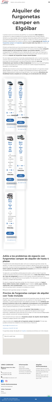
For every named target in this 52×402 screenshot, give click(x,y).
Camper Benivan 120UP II (21, 93)
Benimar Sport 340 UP (42, 375)
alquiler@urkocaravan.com (10, 325)
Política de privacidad (24, 370)
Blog (2, 391)
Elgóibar (24, 331)
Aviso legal (22, 367)
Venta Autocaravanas (6, 386)
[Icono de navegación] (49, 2)
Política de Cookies (24, 368)
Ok (36, 399)
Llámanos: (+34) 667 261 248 (10, 328)
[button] (11, 127)
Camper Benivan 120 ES (10, 92)
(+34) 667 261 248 (6, 373)
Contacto (3, 393)
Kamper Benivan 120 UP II (43, 370)
